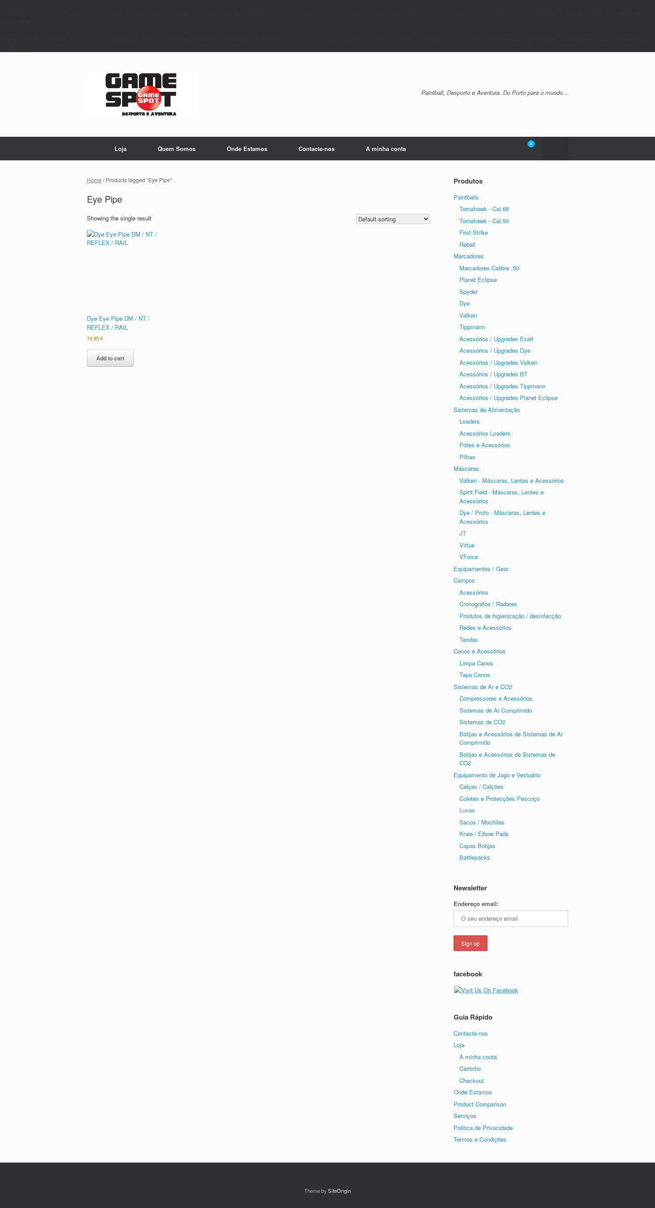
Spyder (468, 291)
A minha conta (386, 148)
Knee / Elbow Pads (484, 833)
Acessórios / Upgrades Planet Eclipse (508, 397)
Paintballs (466, 197)
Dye (464, 303)
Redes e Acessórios (485, 627)
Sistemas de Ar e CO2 (483, 686)
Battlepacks (474, 857)
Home (94, 180)
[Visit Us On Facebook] (486, 990)
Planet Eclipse (478, 279)
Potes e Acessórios (484, 445)
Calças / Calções (481, 786)
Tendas (468, 639)
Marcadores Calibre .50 (489, 268)
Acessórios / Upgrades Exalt (496, 339)
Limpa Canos (476, 663)
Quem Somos (177, 148)
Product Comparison (480, 1104)
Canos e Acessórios (480, 651)
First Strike (473, 232)
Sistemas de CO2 (482, 722)
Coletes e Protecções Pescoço (499, 798)
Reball (467, 244)
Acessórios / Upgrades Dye (494, 350)
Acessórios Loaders (485, 433)
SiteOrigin (339, 1190)
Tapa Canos (474, 674)
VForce (468, 556)
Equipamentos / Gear (481, 568)
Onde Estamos (247, 148)
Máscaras (466, 468)
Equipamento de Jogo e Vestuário (497, 775)
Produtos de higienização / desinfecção (510, 616)
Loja (121, 148)
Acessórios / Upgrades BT (493, 374)
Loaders (469, 421)
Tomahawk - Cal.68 (484, 208)
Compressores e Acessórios (495, 698)
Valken (468, 315)
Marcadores (469, 256)
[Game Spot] (142, 94)
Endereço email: (476, 903)
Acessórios (473, 592)
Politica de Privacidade (483, 1127)
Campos (464, 580)
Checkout (471, 1080)
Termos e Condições (480, 1139)
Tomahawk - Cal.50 (484, 220)
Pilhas (467, 457)
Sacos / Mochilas (481, 822)
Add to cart (110, 358)
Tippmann (472, 326)
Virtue (467, 545)
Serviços (465, 1115)
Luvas (467, 810)
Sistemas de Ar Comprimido (495, 710)
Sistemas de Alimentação (487, 409)
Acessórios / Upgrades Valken (498, 362)
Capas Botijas (477, 845)
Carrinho (470, 1068)
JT (462, 533)
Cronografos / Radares (488, 604)
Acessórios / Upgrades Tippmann (502, 386)
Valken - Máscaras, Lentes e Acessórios (511, 480)
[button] (555, 148)
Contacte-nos (317, 148)
